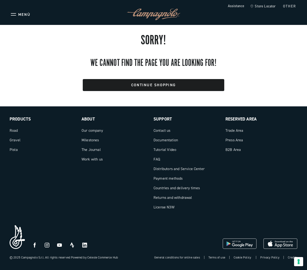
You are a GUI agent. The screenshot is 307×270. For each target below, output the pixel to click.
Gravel (15, 140)
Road (14, 130)
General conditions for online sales (177, 257)
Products (20, 119)
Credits (292, 257)
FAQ (157, 159)
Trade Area (234, 130)
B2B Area (233, 149)
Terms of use (216, 257)
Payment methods (168, 178)
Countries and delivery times (177, 187)
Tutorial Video (165, 149)
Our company (92, 130)
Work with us (92, 159)
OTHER (289, 6)
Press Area (234, 140)
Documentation (166, 140)
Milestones (90, 140)
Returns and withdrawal (173, 197)
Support (163, 119)
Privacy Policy (269, 257)
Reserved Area (241, 119)
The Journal (91, 149)
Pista (14, 149)
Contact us (162, 130)
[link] (263, 6)
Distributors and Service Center (179, 168)
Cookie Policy (242, 257)
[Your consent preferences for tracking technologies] (298, 261)
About (88, 119)
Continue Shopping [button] (153, 84)
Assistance (236, 6)
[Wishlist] (270, 14)
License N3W (164, 207)
